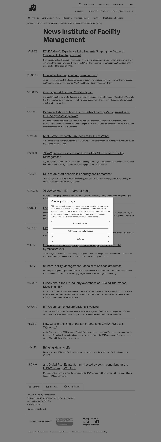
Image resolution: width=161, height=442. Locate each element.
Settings (80, 239)
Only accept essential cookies (80, 231)
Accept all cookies (80, 223)
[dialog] (80, 221)
